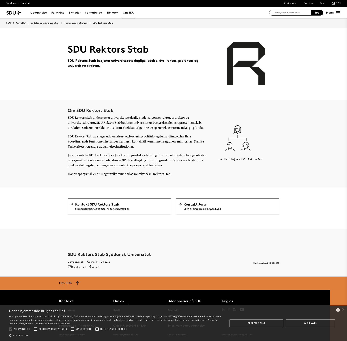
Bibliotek (112, 12)
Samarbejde (93, 12)
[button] (10, 329)
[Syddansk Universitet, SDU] (13, 12)
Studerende (290, 3)
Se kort (95, 266)
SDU (8, 23)
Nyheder (75, 12)
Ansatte (308, 3)
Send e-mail (78, 266)
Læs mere (65, 323)
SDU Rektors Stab (103, 23)
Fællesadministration (76, 23)
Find (322, 3)
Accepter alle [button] (256, 323)
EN (339, 3)
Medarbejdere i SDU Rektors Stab (243, 159)
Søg (317, 12)
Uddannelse (38, 12)
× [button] (343, 309)
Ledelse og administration (45, 23)
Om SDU (128, 12)
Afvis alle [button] (310, 322)
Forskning (58, 12)
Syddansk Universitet (18, 3)
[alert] (173, 323)
